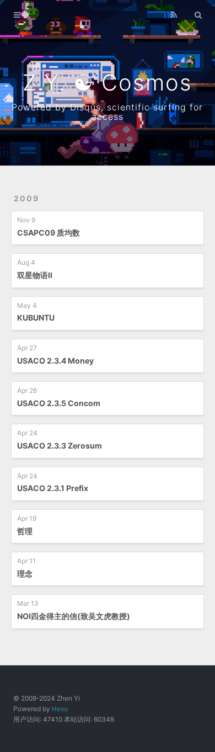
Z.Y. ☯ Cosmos (107, 82)
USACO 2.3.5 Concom (58, 403)
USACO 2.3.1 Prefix (52, 488)
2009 (26, 198)
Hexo (60, 709)
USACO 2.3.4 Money (55, 360)
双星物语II (34, 275)
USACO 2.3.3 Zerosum (59, 445)
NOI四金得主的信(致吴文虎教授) (73, 616)
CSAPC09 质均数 (48, 232)
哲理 (25, 531)
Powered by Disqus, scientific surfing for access (107, 112)
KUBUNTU (36, 317)
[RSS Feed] (174, 15)
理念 (25, 573)
